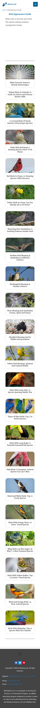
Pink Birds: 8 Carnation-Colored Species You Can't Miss (20, 470)
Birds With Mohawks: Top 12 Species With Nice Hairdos (20, 629)
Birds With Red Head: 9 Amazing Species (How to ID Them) (20, 149)
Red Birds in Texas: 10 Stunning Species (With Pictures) (20, 177)
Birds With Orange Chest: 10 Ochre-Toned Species (20, 523)
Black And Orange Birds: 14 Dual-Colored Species (20, 603)
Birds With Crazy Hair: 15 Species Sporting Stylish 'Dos (20, 391)
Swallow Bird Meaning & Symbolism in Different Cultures (20, 257)
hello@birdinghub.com (15, 684)
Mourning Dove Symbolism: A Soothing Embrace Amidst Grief (20, 230)
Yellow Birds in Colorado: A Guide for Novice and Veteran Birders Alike (20, 94)
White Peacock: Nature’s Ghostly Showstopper (20, 84)
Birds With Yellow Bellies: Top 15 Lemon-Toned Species (20, 576)
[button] (20, 654)
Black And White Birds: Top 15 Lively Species (20, 497)
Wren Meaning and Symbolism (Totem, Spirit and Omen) (20, 312)
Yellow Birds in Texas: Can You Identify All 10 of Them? (20, 204)
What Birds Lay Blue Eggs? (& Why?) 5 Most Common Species (20, 550)
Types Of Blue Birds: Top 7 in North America (20, 418)
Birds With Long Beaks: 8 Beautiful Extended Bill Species (20, 444)
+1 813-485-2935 (14, 681)
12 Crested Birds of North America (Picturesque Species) (20, 122)
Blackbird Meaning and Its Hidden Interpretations (20, 338)
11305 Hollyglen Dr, (18, 676)
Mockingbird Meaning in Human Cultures (20, 285)
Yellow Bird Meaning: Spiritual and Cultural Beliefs (20, 365)
